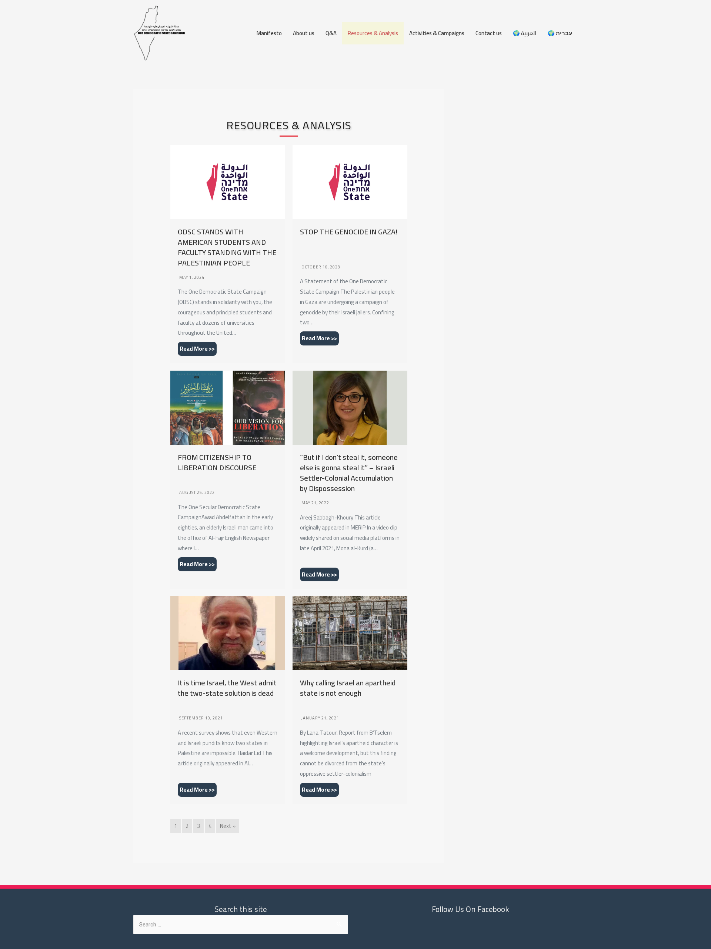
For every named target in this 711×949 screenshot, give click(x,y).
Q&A (331, 33)
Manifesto (269, 33)
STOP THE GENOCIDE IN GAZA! (349, 231)
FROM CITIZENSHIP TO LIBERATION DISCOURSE (217, 462)
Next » (228, 826)
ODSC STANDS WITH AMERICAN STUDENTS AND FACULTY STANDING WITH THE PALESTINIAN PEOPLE (227, 247)
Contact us (488, 33)
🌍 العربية (525, 33)
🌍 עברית (560, 33)
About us (303, 33)
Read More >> (197, 349)
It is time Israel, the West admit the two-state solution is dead (227, 688)
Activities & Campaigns (436, 33)
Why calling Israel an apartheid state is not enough (347, 688)
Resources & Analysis (373, 33)
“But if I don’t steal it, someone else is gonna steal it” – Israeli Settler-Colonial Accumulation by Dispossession (349, 472)
